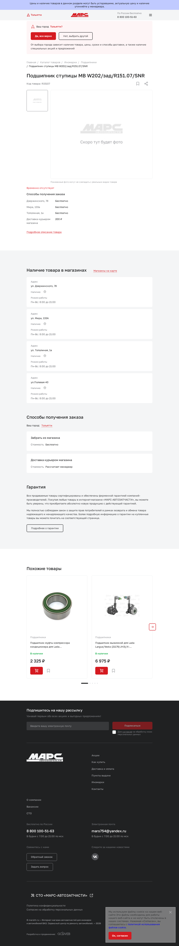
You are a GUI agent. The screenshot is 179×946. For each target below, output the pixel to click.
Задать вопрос (40, 866)
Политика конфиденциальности (46, 905)
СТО (29, 813)
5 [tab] (97, 683)
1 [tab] (84, 683)
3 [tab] (92, 683)
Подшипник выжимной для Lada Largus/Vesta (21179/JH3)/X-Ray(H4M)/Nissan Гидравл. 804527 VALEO (120, 645)
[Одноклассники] (139, 88)
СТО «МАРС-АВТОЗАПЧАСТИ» (61, 895)
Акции (95, 755)
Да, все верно (43, 35)
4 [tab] (94, 683)
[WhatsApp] (145, 88)
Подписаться (132, 725)
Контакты (97, 788)
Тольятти (46, 425)
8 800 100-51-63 (127, 16)
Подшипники (38, 637)
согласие (127, 731)
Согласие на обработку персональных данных (55, 909)
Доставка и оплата (103, 768)
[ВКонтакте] (134, 88)
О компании (34, 799)
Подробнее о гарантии (45, 528)
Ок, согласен (120, 935)
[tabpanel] (57, 627)
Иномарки (98, 782)
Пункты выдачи (101, 775)
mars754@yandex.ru (109, 831)
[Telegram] (128, 88)
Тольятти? (56, 26)
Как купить (98, 761)
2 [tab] (90, 683)
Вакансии (32, 806)
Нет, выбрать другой (75, 35)
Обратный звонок (42, 856)
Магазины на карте (105, 270)
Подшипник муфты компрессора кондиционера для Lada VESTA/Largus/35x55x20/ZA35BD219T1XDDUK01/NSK (57, 645)
